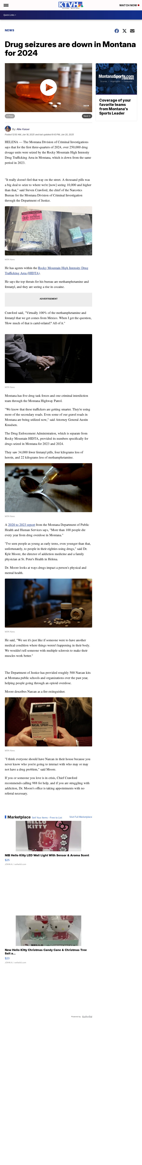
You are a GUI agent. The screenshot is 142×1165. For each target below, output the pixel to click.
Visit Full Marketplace (80, 817)
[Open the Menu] (6, 5)
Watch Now (128, 5)
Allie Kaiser (23, 129)
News (9, 30)
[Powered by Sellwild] (87, 1017)
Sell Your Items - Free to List (47, 818)
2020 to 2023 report (21, 524)
